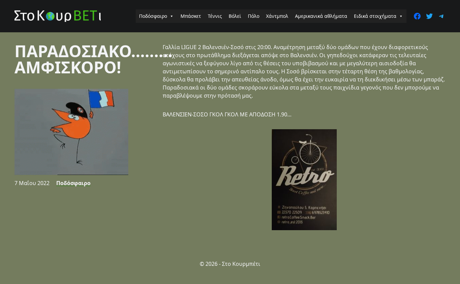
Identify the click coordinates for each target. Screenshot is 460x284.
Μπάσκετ (190, 16)
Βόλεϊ (235, 16)
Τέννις (215, 16)
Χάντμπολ (277, 16)
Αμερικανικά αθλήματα (321, 16)
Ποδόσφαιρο (153, 16)
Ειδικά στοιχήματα (375, 16)
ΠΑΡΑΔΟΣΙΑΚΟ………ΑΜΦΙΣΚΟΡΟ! (93, 59)
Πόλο (253, 16)
